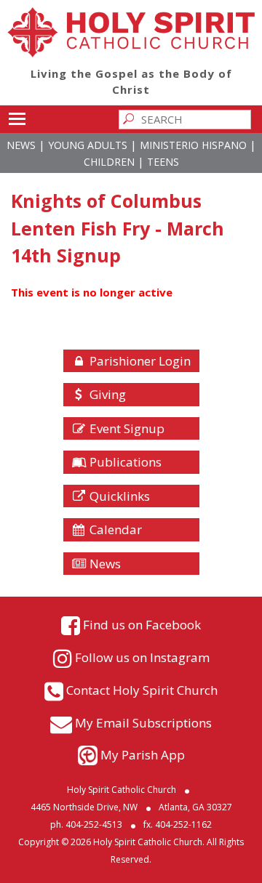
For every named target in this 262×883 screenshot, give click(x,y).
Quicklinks (118, 496)
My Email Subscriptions (143, 722)
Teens (163, 162)
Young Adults (87, 145)
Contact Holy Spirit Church (142, 690)
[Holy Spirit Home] (131, 53)
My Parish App (142, 754)
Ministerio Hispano (193, 145)
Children (109, 162)
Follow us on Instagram (142, 657)
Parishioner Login (139, 360)
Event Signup (125, 428)
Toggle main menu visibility (16, 118)
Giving (106, 394)
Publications (124, 461)
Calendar (114, 529)
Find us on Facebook (142, 624)
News (21, 145)
